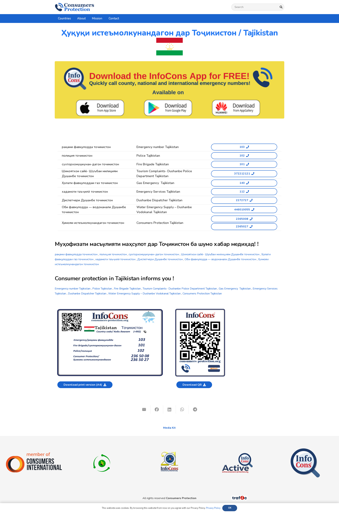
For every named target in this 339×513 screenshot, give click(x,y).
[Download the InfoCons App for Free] (169, 90)
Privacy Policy (213, 508)
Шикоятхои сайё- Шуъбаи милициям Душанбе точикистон (220, 254)
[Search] (281, 7)
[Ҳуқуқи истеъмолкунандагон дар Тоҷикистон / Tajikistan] (110, 310)
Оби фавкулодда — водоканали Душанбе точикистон (220, 259)
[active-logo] (237, 450)
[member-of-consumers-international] (34, 453)
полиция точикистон (113, 254)
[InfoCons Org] (305, 450)
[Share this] (156, 409)
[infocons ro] (169, 444)
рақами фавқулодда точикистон (76, 254)
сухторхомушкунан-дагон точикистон (154, 254)
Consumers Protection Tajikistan (202, 293)
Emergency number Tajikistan (72, 289)
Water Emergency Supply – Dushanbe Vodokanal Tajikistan (144, 293)
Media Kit (169, 428)
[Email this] (144, 409)
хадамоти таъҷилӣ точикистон (115, 259)
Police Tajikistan (102, 289)
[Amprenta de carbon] (101, 450)
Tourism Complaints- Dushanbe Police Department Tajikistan (180, 289)
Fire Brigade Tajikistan (127, 289)
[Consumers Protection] (74, 7)
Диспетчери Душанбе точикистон (160, 259)
